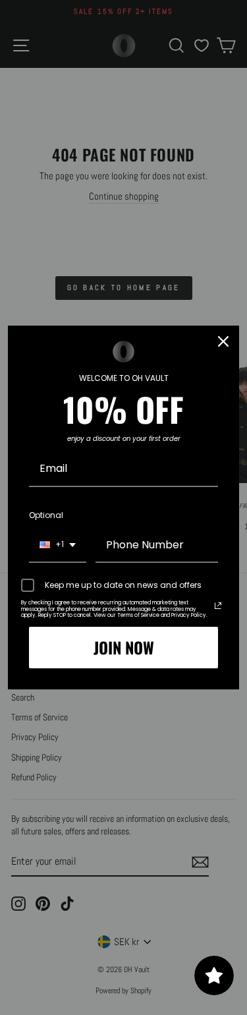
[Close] (223, 341)
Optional (46, 515)
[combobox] (57, 545)
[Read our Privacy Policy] (218, 606)
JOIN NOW (124, 647)
